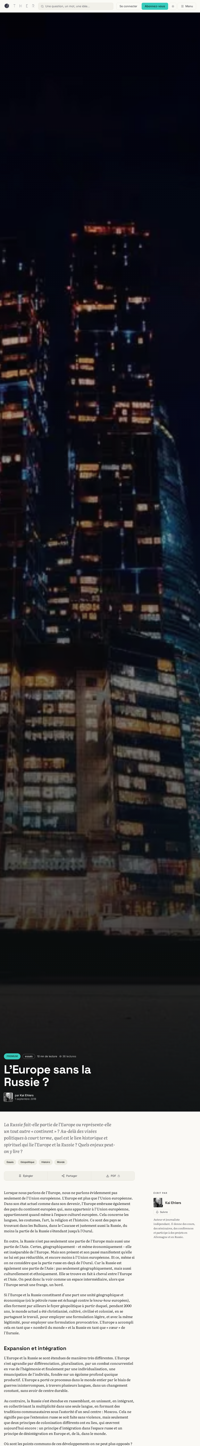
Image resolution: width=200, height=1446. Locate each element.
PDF (123, 1176)
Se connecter (128, 6)
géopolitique (27, 1162)
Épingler (28, 1175)
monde (61, 1162)
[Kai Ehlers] (8, 1097)
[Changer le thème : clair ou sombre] (172, 6)
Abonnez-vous (155, 6)
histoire (45, 1162)
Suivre (164, 1212)
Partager (71, 1175)
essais (29, 1056)
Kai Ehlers (27, 1095)
